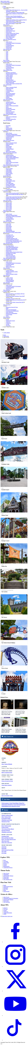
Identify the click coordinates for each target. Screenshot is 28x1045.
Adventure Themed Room (11, 248)
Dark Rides (8, 174)
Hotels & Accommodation (11, 313)
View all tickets (6, 268)
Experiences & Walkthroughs (12, 310)
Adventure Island (9, 79)
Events (7, 319)
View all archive (6, 317)
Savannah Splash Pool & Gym (12, 242)
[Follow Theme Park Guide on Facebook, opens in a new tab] (15, 941)
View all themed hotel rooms (9, 258)
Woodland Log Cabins (11, 253)
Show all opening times (7, 781)
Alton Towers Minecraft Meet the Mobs (14, 194)
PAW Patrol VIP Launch (11, 199)
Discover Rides (9, 168)
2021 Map (4, 851)
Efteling (7, 97)
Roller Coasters (9, 173)
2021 (7, 57)
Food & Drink (9, 128)
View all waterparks (7, 120)
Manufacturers (9, 129)
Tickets (4, 259)
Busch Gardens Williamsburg (12, 157)
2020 (7, 59)
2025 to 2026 (9, 203)
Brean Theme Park (10, 82)
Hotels (4, 211)
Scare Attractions (9, 312)
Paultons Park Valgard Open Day (13, 198)
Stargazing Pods (9, 254)
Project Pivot (8, 32)
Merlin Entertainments (7, 772)
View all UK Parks (7, 84)
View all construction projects (9, 39)
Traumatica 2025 (9, 298)
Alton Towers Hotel (6, 817)
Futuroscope (8, 89)
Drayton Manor (9, 76)
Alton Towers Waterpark (11, 116)
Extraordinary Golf (10, 236)
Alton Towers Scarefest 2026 (12, 193)
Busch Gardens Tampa (11, 103)
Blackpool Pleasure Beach (11, 73)
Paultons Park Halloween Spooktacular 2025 (15, 299)
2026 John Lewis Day (7, 842)
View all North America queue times (11, 164)
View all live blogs (7, 200)
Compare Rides (9, 189)
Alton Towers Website (7, 764)
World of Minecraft (10, 28)
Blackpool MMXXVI (10, 35)
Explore (5, 291)
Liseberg (8, 92)
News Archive (6, 60)
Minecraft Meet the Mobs (7, 838)
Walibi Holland (9, 95)
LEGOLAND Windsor (8, 875)
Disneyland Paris (9, 88)
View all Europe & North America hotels (12, 232)
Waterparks (5, 887)
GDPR (4, 914)
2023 (7, 55)
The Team (8, 325)
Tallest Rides (8, 169)
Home (4, 6)
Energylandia (9, 98)
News (4, 7)
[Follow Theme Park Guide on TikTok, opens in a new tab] (15, 1040)
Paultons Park (9, 46)
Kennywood (8, 110)
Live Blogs (5, 190)
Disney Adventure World (11, 87)
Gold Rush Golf (9, 237)
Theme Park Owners (10, 320)
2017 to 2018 (9, 207)
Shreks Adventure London (11, 274)
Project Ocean (5, 827)
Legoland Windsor (10, 45)
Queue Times (6, 130)
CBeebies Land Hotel (7, 820)
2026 (7, 51)
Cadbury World (9, 75)
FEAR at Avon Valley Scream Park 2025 (15, 302)
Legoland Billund (10, 91)
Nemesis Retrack (6, 830)
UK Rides (8, 178)
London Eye (8, 272)
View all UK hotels (7, 221)
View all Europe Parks (8, 99)
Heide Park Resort (10, 280)
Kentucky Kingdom (10, 111)
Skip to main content (5, 1)
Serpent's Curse (9, 29)
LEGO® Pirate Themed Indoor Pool (14, 241)
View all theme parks (7, 70)
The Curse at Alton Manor (8, 829)
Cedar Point (8, 104)
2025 (7, 53)
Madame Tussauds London (12, 271)
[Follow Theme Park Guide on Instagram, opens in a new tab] (15, 966)
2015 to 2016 (9, 209)
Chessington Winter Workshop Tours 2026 (15, 296)
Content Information (7, 912)
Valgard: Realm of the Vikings (12, 33)
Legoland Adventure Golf (11, 238)
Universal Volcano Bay (11, 119)
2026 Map (4, 847)
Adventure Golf (9, 234)
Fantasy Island (9, 77)
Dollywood (8, 163)
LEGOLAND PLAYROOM (12, 239)
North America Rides (10, 180)
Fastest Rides (9, 171)
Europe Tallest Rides (10, 184)
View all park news (7, 49)
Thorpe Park (8, 48)
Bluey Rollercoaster (10, 37)
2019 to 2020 (9, 206)
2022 (7, 56)
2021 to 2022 (9, 205)
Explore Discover (7, 176)
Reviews (5, 863)
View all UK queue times (8, 140)
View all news (6, 24)
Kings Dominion (9, 113)
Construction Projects (7, 867)
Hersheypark (8, 108)
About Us (8, 322)
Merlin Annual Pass (10, 266)
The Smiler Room (10, 245)
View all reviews (6, 304)
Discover (5, 166)
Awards (7, 324)
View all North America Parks (9, 114)
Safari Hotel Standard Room (12, 247)
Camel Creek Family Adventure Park (14, 83)
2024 (7, 54)
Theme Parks (6, 61)
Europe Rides (9, 179)
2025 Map (4, 848)
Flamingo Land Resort (11, 72)
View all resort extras (7, 243)
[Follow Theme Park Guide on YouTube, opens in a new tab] (15, 1015)
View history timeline (7, 785)
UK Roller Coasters (10, 185)
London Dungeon (10, 270)
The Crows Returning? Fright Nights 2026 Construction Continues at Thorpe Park (15, 13)
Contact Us (8, 323)
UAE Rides (8, 182)
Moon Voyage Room (10, 255)
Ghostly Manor (9, 38)
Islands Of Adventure (10, 109)
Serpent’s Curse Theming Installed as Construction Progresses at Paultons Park (15, 17)
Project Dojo (8, 27)
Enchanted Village (6, 818)
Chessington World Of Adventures (13, 43)
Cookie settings (6, 332)
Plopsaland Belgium (10, 94)
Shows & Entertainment (11, 309)
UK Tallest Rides (9, 183)
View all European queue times (10, 152)
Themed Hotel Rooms (8, 886)
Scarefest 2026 (5, 836)
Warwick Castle (9, 279)
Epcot (7, 106)
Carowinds (8, 160)
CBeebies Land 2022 (7, 832)
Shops (7, 126)
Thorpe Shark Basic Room (11, 249)
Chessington (6, 874)
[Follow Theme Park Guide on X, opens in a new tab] (15, 991)
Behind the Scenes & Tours (12, 307)
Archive (5, 865)
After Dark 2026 (5, 841)
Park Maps (8, 125)
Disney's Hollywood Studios (12, 105)
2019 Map (4, 853)
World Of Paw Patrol (10, 30)
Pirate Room (8, 250)
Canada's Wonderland (10, 158)
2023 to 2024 (9, 204)
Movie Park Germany (10, 93)
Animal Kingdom (10, 102)
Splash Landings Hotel (7, 815)
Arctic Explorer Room (11, 256)
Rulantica (8, 118)
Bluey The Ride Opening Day (9, 839)
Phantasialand (9, 229)
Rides (7, 308)
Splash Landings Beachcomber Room (14, 252)
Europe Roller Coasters (11, 187)
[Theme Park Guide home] (5, 2)
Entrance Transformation (11, 34)
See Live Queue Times (7, 795)
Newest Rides (9, 172)
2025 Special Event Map (7, 850)
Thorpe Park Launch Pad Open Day (14, 196)
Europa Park (8, 44)
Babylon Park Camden (11, 81)
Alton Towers (9, 41)
